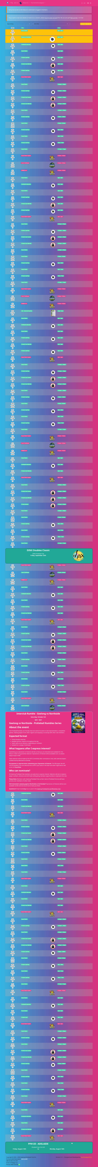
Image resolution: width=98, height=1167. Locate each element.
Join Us (16, 3)
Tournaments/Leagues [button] (37, 3)
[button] (85, 3)
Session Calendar (85, 24)
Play (12, 3)
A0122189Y (24, 1159)
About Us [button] (26, 3)
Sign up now (74, 18)
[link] (49, 556)
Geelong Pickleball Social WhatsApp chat (48, 789)
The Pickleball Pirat (86, 1157)
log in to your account (51, 18)
